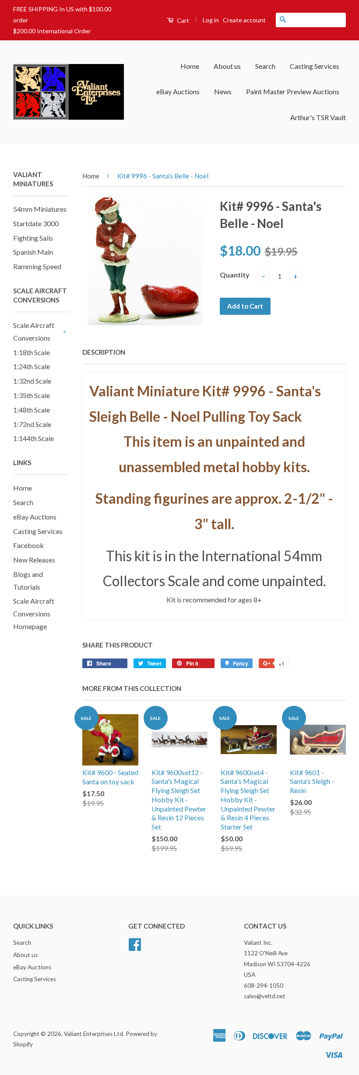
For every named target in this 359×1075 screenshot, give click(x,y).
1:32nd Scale (32, 381)
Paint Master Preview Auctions (292, 91)
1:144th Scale (33, 438)
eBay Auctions (178, 91)
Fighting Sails (33, 238)
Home (189, 66)
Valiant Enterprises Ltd (93, 1033)
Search (265, 66)
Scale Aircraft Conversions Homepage (33, 613)
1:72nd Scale (32, 424)
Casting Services (314, 66)
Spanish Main (33, 252)
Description (103, 352)
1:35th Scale (31, 395)
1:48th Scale (31, 410)
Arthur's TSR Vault (318, 117)
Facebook (28, 545)
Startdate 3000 (36, 223)
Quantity (235, 275)
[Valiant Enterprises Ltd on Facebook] (134, 943)
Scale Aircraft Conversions (33, 331)
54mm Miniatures (40, 209)
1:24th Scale (31, 366)
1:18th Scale (31, 352)
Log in (211, 20)
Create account (244, 20)
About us (227, 66)
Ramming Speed (37, 266)
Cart (182, 20)
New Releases (34, 559)
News (223, 91)
